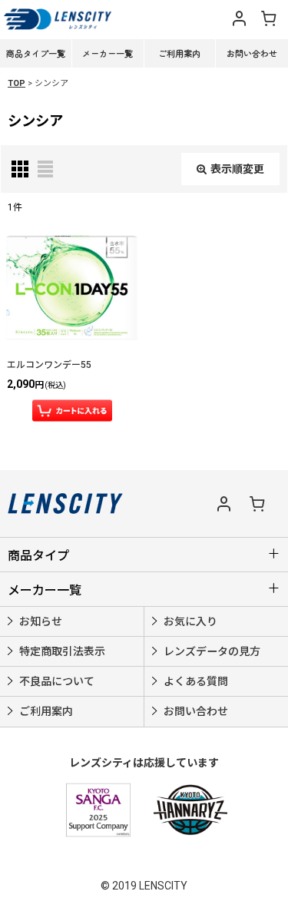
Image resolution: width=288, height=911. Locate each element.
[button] (200, 15)
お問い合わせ (252, 53)
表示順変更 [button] (237, 169)
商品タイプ (38, 555)
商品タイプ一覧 (35, 53)
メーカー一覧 (107, 53)
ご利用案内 (179, 53)
